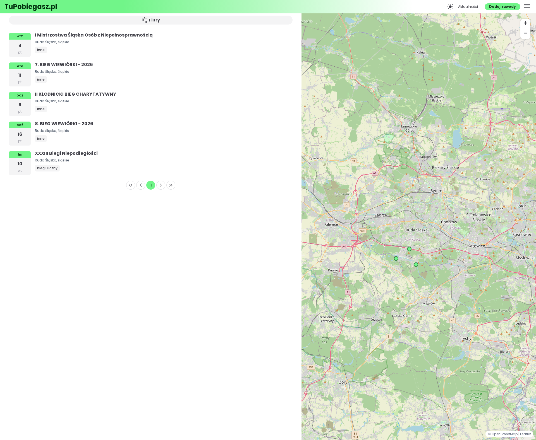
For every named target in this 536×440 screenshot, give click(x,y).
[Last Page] (170, 185)
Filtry (154, 20)
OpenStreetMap (505, 434)
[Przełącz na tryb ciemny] (450, 6)
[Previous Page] (140, 185)
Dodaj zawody (502, 6)
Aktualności (468, 6)
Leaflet (525, 434)
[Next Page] (160, 185)
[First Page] (130, 185)
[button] (416, 264)
